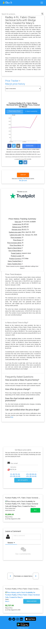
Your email (14, 463)
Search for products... (9, 14)
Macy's (7, 601)
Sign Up (23, 175)
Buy (35, 510)
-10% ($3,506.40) (31, 474)
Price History (32, 601)
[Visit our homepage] (7, 2)
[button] (10, 576)
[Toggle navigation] (41, 3)
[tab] (14, 112)
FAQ (12, 417)
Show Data (29, 146)
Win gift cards (23, 180)
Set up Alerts (23, 480)
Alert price (13, 467)
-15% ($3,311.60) (15, 476)
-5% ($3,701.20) (15, 474)
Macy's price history (15, 83)
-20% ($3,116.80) (31, 476)
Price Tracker (12, 80)
